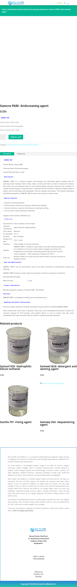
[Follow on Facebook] (25, 517)
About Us (39, 572)
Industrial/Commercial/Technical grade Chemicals (28, 9)
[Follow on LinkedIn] (32, 517)
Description (7, 154)
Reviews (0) (21, 154)
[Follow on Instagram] (45, 517)
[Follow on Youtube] (51, 517)
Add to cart (16, 137)
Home (4, 9)
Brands (39, 576)
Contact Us (38, 574)
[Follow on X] (38, 517)
